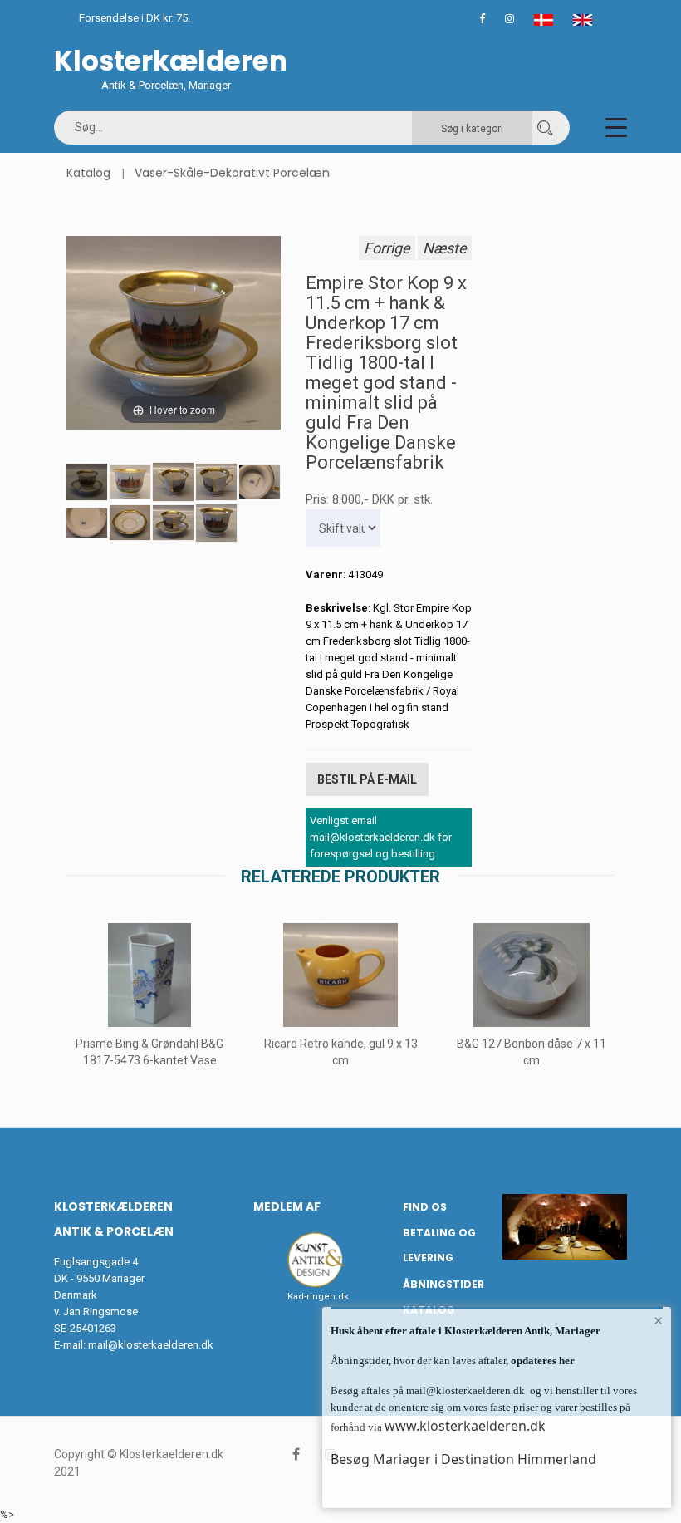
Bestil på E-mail (367, 779)
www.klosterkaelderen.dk (465, 1426)
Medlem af (287, 1206)
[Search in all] (545, 128)
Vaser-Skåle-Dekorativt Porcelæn (232, 173)
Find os (425, 1207)
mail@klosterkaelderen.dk (150, 1345)
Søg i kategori (472, 129)
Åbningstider (443, 1284)
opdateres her (541, 1360)
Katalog (88, 173)
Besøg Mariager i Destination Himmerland (463, 1459)
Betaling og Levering (439, 1245)
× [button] (658, 1320)
